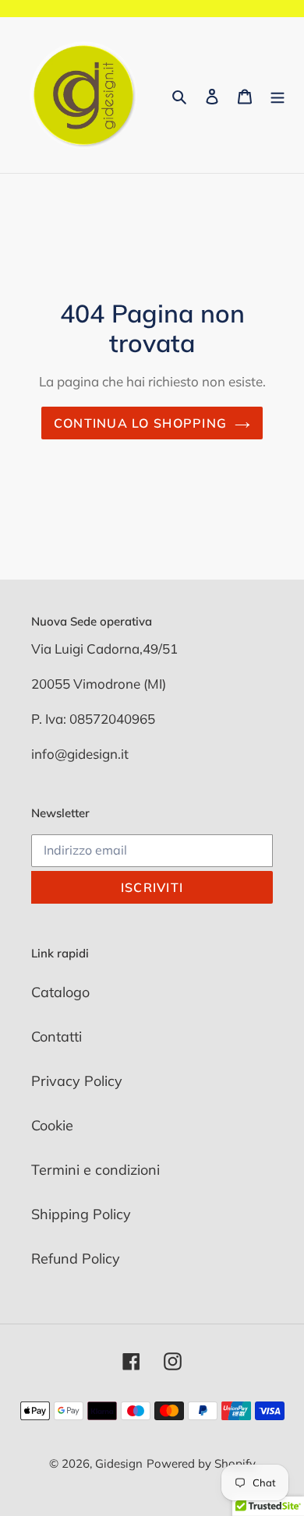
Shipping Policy (81, 1214)
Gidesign (119, 1463)
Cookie (52, 1125)
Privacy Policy (76, 1081)
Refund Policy (75, 1258)
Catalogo (60, 992)
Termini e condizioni (95, 1170)
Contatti (56, 1036)
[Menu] (277, 95)
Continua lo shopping (141, 423)
